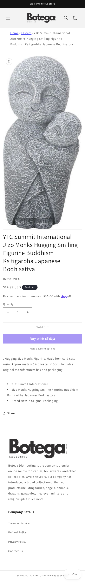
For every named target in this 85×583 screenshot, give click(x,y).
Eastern (26, 33)
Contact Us (15, 551)
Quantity (8, 304)
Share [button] (11, 413)
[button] (8, 17)
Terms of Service (19, 523)
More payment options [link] (42, 348)
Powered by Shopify (57, 575)
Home (14, 33)
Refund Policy (17, 532)
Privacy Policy (17, 541)
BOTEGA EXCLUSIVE (35, 575)
